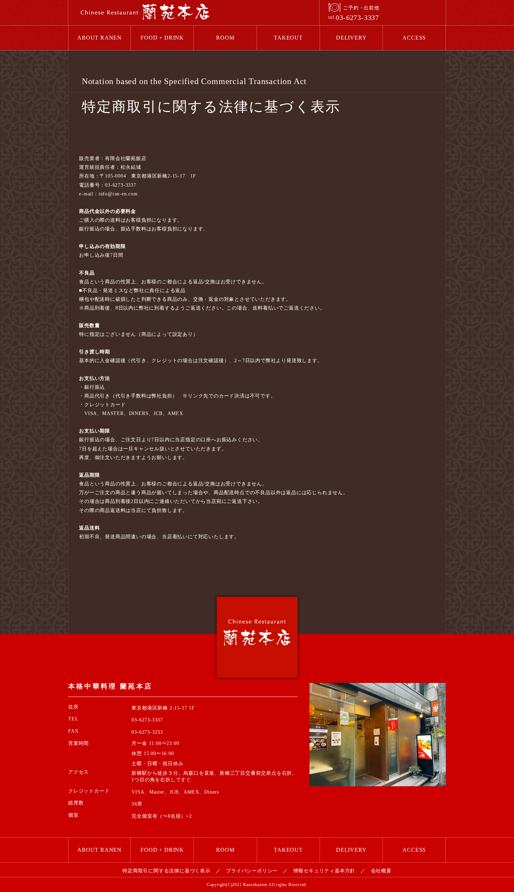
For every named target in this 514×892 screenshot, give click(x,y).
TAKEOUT (288, 38)
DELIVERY (351, 38)
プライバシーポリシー (252, 870)
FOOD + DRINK (162, 38)
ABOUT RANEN (99, 38)
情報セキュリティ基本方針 (324, 870)
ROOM (225, 38)
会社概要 (381, 870)
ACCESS (414, 38)
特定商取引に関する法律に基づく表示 (166, 870)
